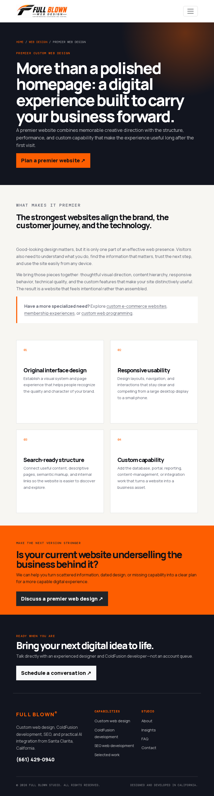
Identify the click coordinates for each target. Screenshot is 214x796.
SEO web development (114, 745)
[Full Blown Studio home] (42, 11)
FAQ (144, 738)
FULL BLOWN (37, 714)
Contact (148, 747)
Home (19, 42)
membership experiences (49, 313)
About (146, 720)
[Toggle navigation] (190, 11)
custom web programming (106, 313)
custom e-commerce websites (136, 306)
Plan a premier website (53, 160)
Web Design (38, 42)
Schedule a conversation (56, 672)
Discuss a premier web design (62, 598)
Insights (148, 729)
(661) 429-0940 (35, 759)
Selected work (107, 754)
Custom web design (112, 720)
